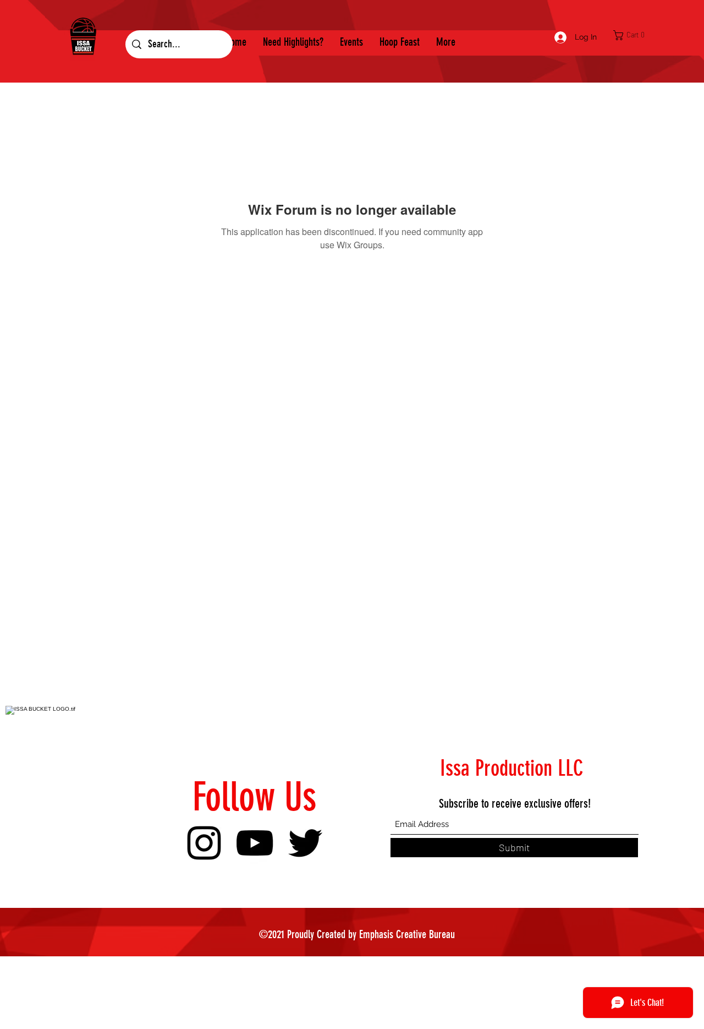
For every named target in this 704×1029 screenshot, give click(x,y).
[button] (632, 35)
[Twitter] (305, 842)
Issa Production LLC (512, 768)
